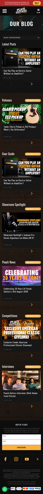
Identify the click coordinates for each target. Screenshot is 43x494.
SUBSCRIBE (21, 447)
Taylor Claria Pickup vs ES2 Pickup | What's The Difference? (20, 128)
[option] (22, 65)
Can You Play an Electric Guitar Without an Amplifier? (18, 72)
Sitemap (33, 481)
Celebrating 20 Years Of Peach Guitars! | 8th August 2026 (18, 290)
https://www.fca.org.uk (32, 478)
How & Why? (37, 3)
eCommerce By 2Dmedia (15, 484)
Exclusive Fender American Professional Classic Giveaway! (18, 344)
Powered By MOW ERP (29, 484)
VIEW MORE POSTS (33, 100)
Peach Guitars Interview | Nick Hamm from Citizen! (20, 394)
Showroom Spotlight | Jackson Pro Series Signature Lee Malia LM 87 (19, 236)
